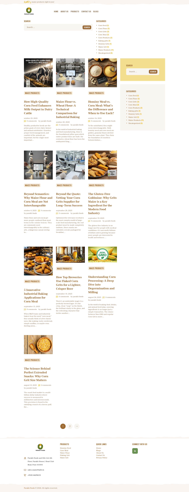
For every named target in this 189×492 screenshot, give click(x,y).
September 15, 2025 (32, 306)
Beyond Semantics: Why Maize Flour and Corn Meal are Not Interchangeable (38, 199)
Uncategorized (104, 53)
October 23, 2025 (31, 118)
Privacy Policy (101, 458)
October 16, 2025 (95, 118)
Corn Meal (102, 34)
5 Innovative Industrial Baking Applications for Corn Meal (36, 295)
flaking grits (103, 41)
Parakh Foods (29, 488)
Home (98, 448)
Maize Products (104, 50)
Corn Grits (102, 31)
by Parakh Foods (44, 121)
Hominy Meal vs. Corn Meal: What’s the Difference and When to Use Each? (101, 107)
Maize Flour (65, 453)
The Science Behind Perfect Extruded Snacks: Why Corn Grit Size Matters (37, 374)
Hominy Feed (65, 448)
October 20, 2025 (63, 122)
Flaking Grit (65, 455)
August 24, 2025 (94, 297)
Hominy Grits (103, 44)
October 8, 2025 (30, 210)
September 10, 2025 (64, 294)
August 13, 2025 (30, 385)
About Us (100, 453)
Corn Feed (102, 25)
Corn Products (104, 38)
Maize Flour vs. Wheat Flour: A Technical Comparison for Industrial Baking (68, 109)
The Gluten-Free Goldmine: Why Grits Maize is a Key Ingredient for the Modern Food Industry (102, 203)
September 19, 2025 (96, 218)
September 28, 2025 (64, 210)
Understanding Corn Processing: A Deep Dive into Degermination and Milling (102, 284)
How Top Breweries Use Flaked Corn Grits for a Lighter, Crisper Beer (69, 283)
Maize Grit (102, 47)
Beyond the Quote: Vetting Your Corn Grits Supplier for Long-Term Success (69, 199)
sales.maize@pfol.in (36, 470)
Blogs (98, 450)
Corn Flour (102, 28)
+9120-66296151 (34, 475)
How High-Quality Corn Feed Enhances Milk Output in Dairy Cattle (38, 107)
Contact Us (100, 455)
